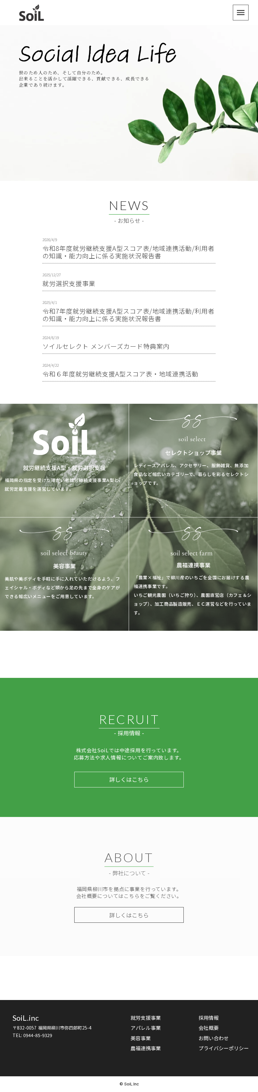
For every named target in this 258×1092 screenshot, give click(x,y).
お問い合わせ (214, 1038)
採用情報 (209, 1017)
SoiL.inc (26, 1017)
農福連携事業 (146, 1048)
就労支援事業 (146, 1017)
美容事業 (141, 1038)
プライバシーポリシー (224, 1048)
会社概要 (209, 1027)
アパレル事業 (146, 1027)
